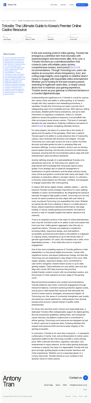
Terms (80, 396)
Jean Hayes (7, 39)
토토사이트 (74, 67)
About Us (68, 396)
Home (3, 20)
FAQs (65, 385)
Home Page (48, 385)
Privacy (75, 396)
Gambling (13, 20)
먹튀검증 (39, 126)
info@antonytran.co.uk (78, 385)
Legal (85, 396)
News (8, 20)
